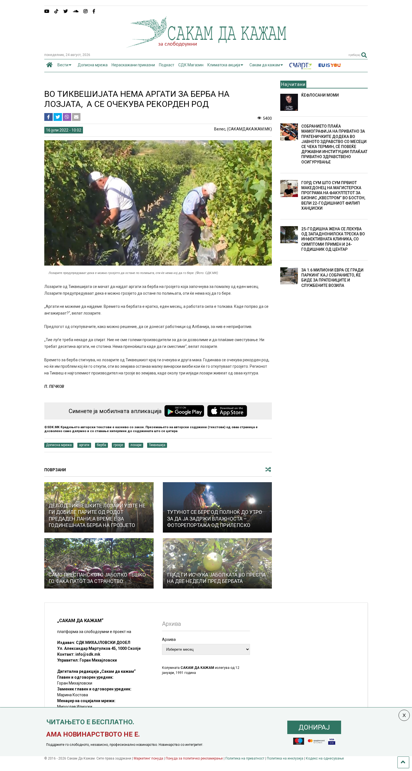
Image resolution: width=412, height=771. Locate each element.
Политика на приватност (244, 758)
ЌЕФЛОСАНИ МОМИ (320, 95)
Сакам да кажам (264, 65)
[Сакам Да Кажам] (206, 46)
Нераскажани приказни (133, 65)
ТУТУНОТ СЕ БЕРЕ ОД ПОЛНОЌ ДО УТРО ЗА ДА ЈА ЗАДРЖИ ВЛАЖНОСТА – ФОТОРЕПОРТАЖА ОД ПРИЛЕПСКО (214, 518)
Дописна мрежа (93, 65)
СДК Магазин (190, 65)
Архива (169, 639)
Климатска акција (223, 65)
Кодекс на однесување (325, 758)
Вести (62, 65)
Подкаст (166, 65)
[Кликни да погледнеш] (99, 563)
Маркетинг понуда (149, 758)
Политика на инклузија (285, 758)
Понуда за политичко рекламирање (194, 758)
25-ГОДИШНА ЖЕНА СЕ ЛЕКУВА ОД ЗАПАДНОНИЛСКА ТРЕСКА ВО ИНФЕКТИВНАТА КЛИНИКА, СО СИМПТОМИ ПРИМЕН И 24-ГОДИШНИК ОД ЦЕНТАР (333, 239)
